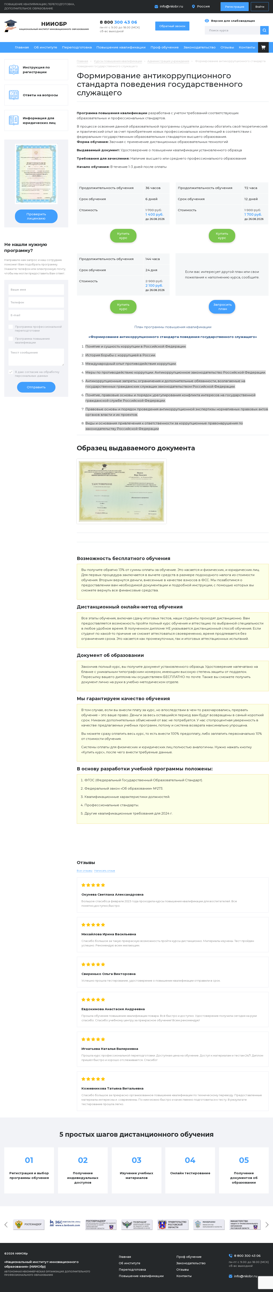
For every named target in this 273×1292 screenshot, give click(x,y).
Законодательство (200, 47)
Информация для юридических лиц (39, 120)
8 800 (118, 22)
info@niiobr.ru (171, 6)
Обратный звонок (172, 26)
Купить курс (123, 235)
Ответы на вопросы (40, 95)
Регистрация (234, 6)
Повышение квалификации (121, 47)
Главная (22, 47)
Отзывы (227, 47)
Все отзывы (84, 870)
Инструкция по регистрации (36, 69)
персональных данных (31, 375)
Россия (203, 6)
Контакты (247, 47)
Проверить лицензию (36, 216)
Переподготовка (77, 47)
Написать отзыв (104, 870)
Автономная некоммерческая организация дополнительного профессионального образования (47, 1268)
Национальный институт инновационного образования (54, 25)
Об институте (45, 47)
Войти (259, 6)
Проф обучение (165, 47)
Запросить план (222, 307)
